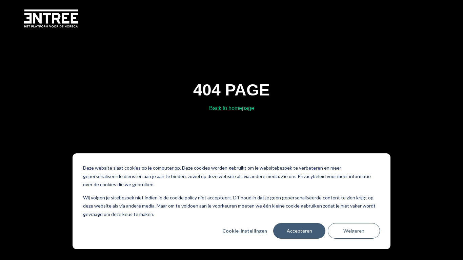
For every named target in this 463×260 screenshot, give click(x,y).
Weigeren (353, 231)
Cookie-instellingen (244, 231)
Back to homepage (231, 108)
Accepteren (299, 231)
